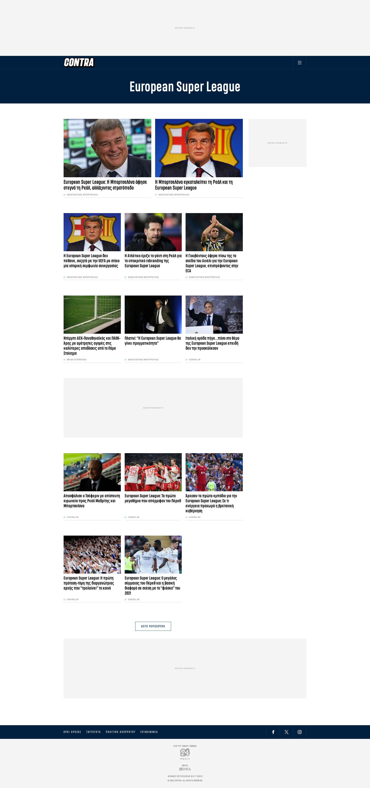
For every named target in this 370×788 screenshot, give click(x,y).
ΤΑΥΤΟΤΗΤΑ (93, 731)
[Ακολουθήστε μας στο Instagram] (300, 732)
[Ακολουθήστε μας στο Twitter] (286, 732)
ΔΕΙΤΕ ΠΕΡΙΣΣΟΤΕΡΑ (153, 626)
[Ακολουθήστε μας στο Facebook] (273, 732)
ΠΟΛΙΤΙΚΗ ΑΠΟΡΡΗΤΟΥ (120, 731)
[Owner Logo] (185, 754)
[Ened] (185, 769)
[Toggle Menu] (299, 62)
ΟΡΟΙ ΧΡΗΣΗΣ (72, 731)
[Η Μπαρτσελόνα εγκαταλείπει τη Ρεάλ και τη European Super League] (199, 148)
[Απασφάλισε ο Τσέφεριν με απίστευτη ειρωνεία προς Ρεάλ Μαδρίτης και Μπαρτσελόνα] (92, 472)
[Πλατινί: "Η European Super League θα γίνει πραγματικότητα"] (153, 315)
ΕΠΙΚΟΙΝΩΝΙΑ (149, 731)
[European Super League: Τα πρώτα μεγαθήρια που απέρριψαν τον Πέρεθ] (153, 472)
